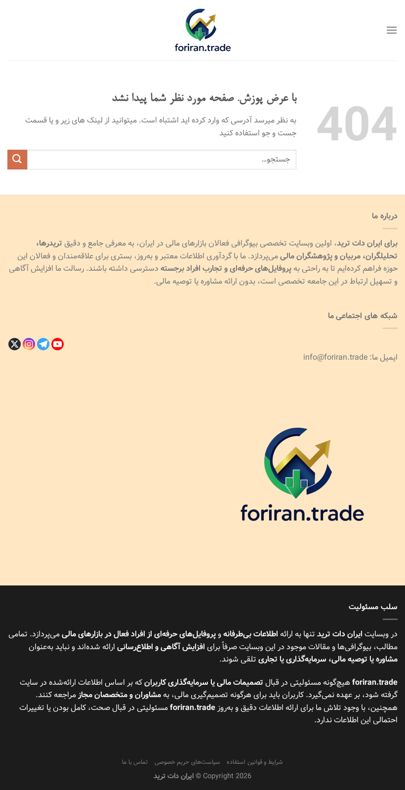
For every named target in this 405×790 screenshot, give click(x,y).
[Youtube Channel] (57, 344)
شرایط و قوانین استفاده (255, 762)
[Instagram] (29, 344)
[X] (14, 344)
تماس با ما (135, 762)
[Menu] (392, 30)
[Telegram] (43, 344)
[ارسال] (17, 159)
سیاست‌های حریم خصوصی (187, 762)
